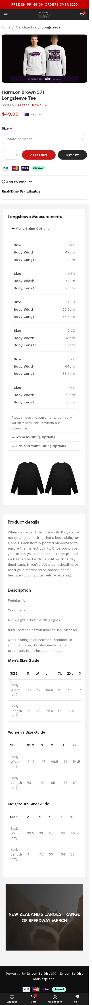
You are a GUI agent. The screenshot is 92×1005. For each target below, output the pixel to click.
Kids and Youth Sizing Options (40, 446)
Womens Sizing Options (35, 437)
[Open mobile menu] (5, 14)
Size (7, 128)
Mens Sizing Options (32, 229)
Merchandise (26, 27)
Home (5, 27)
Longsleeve (51, 27)
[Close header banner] (83, 4)
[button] (44, 228)
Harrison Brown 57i (31, 105)
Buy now (72, 154)
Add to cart (38, 154)
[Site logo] (44, 14)
